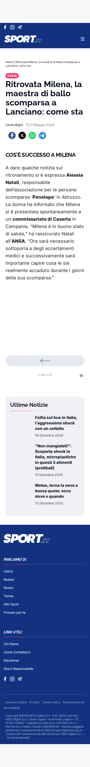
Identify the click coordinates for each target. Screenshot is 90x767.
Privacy (35, 702)
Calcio (8, 571)
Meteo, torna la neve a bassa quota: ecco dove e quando (56, 491)
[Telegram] (21, 27)
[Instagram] (13, 27)
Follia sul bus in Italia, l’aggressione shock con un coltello (56, 423)
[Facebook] (6, 27)
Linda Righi (14, 125)
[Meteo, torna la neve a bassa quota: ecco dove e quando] (20, 494)
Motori (8, 588)
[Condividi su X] (22, 135)
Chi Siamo (11, 644)
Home (9, 62)
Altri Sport (11, 604)
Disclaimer (11, 660)
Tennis (8, 596)
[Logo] (23, 39)
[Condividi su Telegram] (42, 135)
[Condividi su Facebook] (12, 135)
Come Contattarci (17, 652)
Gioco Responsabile (18, 669)
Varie (12, 75)
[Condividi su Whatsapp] (32, 135)
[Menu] (82, 39)
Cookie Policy (51, 702)
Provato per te (14, 612)
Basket (9, 579)
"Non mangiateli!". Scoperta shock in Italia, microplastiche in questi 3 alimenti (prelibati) (55, 457)
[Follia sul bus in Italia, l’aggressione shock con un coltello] (20, 426)
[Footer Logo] (45, 538)
